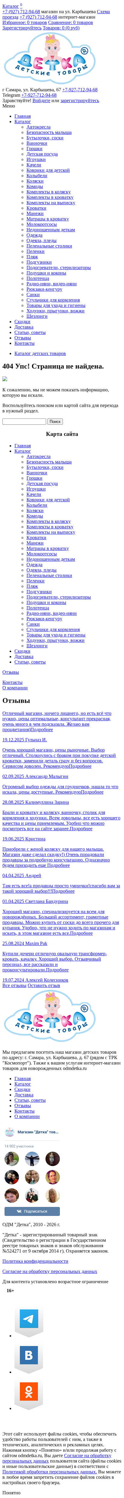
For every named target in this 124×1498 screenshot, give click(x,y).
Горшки (34, 148)
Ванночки (36, 143)
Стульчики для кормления (53, 299)
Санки (33, 294)
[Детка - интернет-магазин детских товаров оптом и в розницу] (49, 84)
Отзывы (22, 337)
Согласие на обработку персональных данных (49, 1271)
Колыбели (36, 175)
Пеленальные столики (49, 245)
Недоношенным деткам (50, 229)
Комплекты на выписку (50, 202)
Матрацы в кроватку (47, 218)
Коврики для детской (48, 170)
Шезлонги (37, 316)
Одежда (34, 235)
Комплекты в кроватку (49, 197)
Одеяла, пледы (41, 240)
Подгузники (39, 262)
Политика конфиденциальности (35, 1261)
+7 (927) (21, 11)
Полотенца (37, 278)
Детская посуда (42, 153)
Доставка (23, 327)
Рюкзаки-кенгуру (44, 289)
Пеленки (35, 251)
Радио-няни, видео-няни (51, 283)
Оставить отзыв (44, 985)
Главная (22, 116)
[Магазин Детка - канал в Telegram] (28, 1335)
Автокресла (38, 126)
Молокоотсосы (41, 224)
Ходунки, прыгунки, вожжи (55, 310)
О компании (15, 687)
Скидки (22, 321)
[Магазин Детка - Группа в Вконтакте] (28, 1372)
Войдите (41, 100)
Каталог (10, 6)
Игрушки (36, 159)
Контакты (24, 343)
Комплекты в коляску (48, 191)
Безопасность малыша (49, 132)
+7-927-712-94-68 (80, 89)
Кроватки (36, 208)
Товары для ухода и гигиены (55, 305)
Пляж (32, 256)
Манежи (35, 213)
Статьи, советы (30, 332)
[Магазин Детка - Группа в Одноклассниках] (28, 1408)
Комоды (34, 186)
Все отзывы (14, 985)
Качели (33, 164)
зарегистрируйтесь (79, 100)
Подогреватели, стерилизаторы (58, 267)
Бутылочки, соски (45, 137)
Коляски (35, 181)
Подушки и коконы (46, 272)
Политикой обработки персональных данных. (49, 1471)
